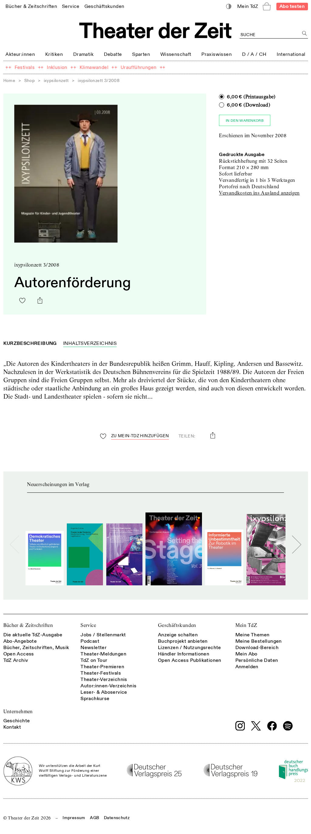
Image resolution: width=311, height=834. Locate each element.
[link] (31, 6)
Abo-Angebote (20, 641)
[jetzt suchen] (305, 33)
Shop (29, 80)
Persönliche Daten (256, 660)
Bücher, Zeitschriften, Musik (36, 648)
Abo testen (292, 6)
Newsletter (93, 648)
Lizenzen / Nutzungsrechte (189, 648)
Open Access (18, 654)
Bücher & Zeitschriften (28, 625)
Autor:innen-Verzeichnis (108, 686)
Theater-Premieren (102, 667)
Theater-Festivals (100, 673)
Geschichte (16, 721)
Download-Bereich (257, 648)
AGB (94, 817)
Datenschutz (117, 817)
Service (88, 625)
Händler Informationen (183, 654)
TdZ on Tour (93, 660)
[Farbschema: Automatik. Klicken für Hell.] (228, 6)
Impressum (74, 817)
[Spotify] (288, 726)
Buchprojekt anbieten (183, 641)
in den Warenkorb (245, 120)
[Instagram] (240, 726)
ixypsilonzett (56, 80)
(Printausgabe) (251, 97)
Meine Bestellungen (258, 641)
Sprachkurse (94, 699)
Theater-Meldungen (103, 654)
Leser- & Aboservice (103, 692)
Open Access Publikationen (189, 660)
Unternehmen (18, 711)
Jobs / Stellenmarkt (103, 635)
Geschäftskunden (177, 625)
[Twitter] (256, 725)
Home (9, 80)
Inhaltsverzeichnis (90, 343)
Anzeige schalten (178, 635)
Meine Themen (252, 635)
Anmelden (246, 667)
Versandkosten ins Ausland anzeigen (259, 193)
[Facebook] (272, 726)
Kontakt (12, 727)
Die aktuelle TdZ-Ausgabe (33, 635)
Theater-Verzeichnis (103, 679)
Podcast (89, 641)
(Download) (248, 105)
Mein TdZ (246, 625)
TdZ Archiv (15, 660)
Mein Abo (246, 654)
